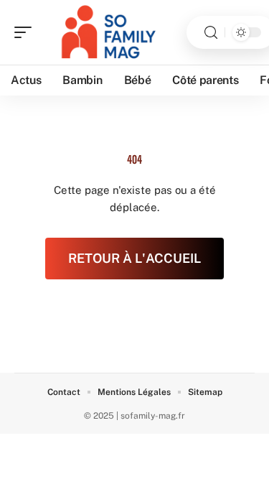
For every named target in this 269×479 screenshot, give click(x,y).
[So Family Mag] (103, 32)
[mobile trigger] (26, 32)
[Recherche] (211, 33)
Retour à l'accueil (134, 258)
